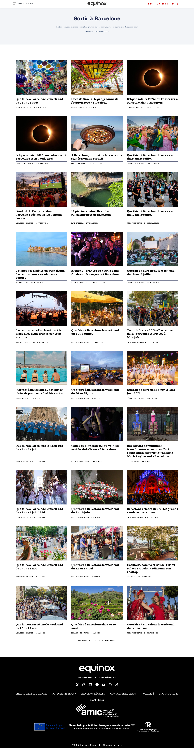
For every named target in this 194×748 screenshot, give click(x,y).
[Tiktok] (116, 684)
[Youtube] (103, 684)
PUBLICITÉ (148, 693)
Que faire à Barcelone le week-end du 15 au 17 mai (39, 626)
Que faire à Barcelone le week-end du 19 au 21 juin (39, 447)
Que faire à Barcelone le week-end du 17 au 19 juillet (150, 212)
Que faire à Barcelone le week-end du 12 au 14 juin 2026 (39, 510)
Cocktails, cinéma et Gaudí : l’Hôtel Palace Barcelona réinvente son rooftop (151, 568)
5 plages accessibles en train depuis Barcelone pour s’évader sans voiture (40, 274)
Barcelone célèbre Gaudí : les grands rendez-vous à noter (152, 510)
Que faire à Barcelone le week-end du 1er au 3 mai (150, 626)
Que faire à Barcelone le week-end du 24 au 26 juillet (150, 156)
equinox (97, 3)
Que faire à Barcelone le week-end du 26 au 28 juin (95, 391)
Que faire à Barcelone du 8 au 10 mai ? (93, 626)
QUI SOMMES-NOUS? (64, 693)
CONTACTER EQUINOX (123, 693)
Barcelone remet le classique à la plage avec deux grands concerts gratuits (39, 333)
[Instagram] (84, 684)
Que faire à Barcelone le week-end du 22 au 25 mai (95, 566)
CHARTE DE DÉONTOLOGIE (31, 693)
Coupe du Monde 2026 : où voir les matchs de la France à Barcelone (95, 447)
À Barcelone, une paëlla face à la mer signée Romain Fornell (97, 156)
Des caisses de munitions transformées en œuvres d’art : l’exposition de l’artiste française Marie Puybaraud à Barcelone (150, 451)
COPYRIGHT (97, 699)
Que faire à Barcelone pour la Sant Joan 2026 (151, 391)
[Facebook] (97, 684)
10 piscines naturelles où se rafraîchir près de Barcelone (91, 212)
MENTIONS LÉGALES (93, 693)
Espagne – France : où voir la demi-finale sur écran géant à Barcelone (95, 272)
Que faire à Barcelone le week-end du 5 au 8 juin (95, 510)
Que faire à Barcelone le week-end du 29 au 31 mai (39, 566)
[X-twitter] (77, 684)
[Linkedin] (90, 684)
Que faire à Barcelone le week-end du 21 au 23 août (39, 100)
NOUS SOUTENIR (168, 693)
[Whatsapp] (110, 684)
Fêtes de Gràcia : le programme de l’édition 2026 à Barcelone (94, 100)
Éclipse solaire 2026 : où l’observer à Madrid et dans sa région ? (152, 100)
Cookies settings (112, 745)
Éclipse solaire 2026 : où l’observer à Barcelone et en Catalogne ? (41, 156)
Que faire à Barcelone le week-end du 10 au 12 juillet (150, 272)
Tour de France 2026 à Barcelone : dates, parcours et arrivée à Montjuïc (150, 333)
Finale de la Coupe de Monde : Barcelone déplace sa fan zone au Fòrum (39, 214)
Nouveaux (111, 640)
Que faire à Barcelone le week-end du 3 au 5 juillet (95, 332)
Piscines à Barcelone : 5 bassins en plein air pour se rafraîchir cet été (40, 391)
